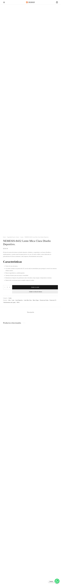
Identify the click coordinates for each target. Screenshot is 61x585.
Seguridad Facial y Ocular (13, 237)
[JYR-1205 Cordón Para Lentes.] (11, 391)
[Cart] (57, 2)
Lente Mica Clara (28, 300)
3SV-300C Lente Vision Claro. (11, 578)
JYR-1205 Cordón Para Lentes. (11, 452)
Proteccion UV (53, 300)
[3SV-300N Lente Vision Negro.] (30, 391)
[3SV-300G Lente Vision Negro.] (49, 391)
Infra (9, 300)
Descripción (30, 312)
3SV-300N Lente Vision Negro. (30, 452)
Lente (13, 300)
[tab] (30, 312)
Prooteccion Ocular (44, 300)
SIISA (18, 302)
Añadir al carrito (35, 287)
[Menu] (4, 2)
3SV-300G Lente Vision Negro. (49, 452)
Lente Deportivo (19, 300)
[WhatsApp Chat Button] (57, 581)
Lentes (21, 237)
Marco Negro (36, 300)
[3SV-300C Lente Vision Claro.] (11, 517)
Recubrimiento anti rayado (9, 302)
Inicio (4, 237)
